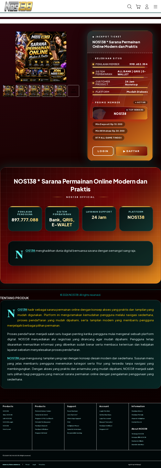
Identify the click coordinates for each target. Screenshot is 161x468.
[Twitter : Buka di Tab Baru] (148, 464)
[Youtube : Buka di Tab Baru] (157, 464)
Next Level (7, 429)
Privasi (27, 464)
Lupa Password (105, 418)
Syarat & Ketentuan (74, 429)
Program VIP (103, 429)
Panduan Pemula (137, 415)
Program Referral (41, 433)
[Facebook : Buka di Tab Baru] (144, 464)
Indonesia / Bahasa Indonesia (11, 464)
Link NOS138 (7, 418)
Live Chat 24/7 (72, 415)
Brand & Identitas (138, 444)
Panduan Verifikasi (105, 426)
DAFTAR (133, 151)
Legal (34, 464)
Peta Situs (42, 464)
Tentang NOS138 (138, 434)
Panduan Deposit (41, 426)
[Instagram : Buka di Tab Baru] (152, 464)
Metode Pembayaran (42, 422)
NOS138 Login (8, 422)
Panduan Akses (137, 411)
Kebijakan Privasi (73, 426)
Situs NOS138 (7, 415)
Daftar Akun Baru (105, 415)
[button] (138, 7)
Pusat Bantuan (72, 411)
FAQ (68, 422)
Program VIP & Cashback (44, 418)
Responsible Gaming (74, 433)
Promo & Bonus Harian (43, 411)
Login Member (104, 411)
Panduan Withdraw (41, 429)
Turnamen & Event (41, 415)
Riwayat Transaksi (105, 422)
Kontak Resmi (137, 422)
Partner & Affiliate (138, 441)
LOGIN (103, 151)
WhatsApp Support (74, 418)
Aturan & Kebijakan (138, 418)
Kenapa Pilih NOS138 (139, 437)
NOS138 (30, 251)
